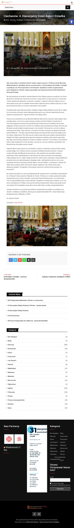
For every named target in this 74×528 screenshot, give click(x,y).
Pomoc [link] (10, 396)
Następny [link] (66, 274)
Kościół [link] (10, 364)
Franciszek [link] (11, 356)
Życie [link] (10, 408)
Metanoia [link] (11, 372)
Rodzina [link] (10, 404)
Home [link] (7, 20)
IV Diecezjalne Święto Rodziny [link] (18, 310)
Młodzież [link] (11, 376)
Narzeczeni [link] (12, 380)
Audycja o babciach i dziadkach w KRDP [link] (56, 277)
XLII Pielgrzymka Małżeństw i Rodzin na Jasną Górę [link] (25, 300)
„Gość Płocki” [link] (18, 202)
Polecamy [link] (11, 392)
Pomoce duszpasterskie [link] (16, 400)
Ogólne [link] (10, 388)
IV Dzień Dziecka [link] (13, 316)
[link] (71, 21)
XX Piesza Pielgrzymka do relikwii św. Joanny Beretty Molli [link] (28, 321)
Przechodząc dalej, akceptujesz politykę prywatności (60, 484)
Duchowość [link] (12, 349)
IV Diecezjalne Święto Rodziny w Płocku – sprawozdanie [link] (27, 305)
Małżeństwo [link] (12, 368)
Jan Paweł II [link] (12, 360)
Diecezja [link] (12, 20)
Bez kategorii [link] (12, 337)
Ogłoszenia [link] (12, 384)
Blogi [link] (9, 341)
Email (51, 477)
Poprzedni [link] (8, 274)
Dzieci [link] (10, 352)
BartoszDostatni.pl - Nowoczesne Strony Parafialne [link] (43, 522)
